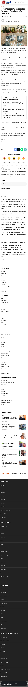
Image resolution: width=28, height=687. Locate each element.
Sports (2, 540)
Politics (2, 533)
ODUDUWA (3, 562)
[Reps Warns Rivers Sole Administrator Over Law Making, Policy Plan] (22, 462)
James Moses (9, 20)
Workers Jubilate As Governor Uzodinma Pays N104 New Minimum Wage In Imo (13, 115)
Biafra (2, 558)
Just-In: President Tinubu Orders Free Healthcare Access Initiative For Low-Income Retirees (9, 418)
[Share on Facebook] (15, 149)
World (2, 617)
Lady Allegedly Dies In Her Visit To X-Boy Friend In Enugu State (9, 436)
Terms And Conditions (5, 510)
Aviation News (4, 596)
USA (2, 624)
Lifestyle (2, 647)
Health (2, 544)
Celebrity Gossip (4, 662)
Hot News (4, 433)
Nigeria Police (4, 551)
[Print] (10, 17)
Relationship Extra (5, 672)
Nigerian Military (4, 555)
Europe (2, 606)
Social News (8, 424)
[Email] (5, 17)
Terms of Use (9, 684)
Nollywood (3, 644)
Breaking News (4, 526)
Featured (3, 499)
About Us (3, 506)
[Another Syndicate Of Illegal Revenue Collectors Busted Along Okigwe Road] (22, 427)
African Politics (4, 592)
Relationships (4, 676)
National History (4, 576)
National (2, 530)
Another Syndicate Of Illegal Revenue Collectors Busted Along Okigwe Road (9, 428)
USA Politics (3, 628)
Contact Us (3, 517)
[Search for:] (12, 184)
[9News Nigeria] (6, 2)
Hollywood (3, 651)
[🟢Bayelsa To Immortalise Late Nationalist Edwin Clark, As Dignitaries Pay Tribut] (22, 444)
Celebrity (3, 655)
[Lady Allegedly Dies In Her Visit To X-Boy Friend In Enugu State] (22, 436)
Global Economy (4, 603)
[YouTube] (24, 169)
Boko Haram (3, 569)
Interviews (3, 503)
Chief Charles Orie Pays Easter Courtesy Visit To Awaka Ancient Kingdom (9, 454)
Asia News (3, 610)
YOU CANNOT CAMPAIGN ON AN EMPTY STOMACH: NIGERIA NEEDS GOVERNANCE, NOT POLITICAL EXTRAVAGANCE (13, 240)
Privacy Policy (4, 513)
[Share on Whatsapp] (21, 149)
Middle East (3, 613)
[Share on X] (2, 17)
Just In (4, 6)
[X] (22, 169)
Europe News (15, 473)
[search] (16, 2)
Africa (2, 588)
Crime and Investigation (6, 547)
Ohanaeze (3, 565)
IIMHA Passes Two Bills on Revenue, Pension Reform (11, 98)
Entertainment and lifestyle (7, 640)
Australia (2, 599)
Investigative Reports (5, 496)
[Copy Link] (8, 17)
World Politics (4, 621)
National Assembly (5, 572)
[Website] (19, 169)
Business (3, 537)
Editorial (2, 485)
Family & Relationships (6, 669)
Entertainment (4, 637)
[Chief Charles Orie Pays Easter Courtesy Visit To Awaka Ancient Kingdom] (22, 453)
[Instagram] (26, 169)
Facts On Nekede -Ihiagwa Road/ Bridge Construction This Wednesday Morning (13, 109)
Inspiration (3, 492)
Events (2, 665)
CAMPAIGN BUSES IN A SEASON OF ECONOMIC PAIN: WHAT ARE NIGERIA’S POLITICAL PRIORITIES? (11, 247)
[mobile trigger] (25, 2)
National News (23, 473)
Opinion (2, 488)
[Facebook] (20, 169)
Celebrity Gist (4, 658)
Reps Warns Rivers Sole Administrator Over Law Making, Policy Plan (9, 463)
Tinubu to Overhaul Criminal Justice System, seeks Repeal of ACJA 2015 (13, 103)
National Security (4, 579)
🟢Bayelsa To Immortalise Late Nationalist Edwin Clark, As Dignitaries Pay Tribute (9, 445)
